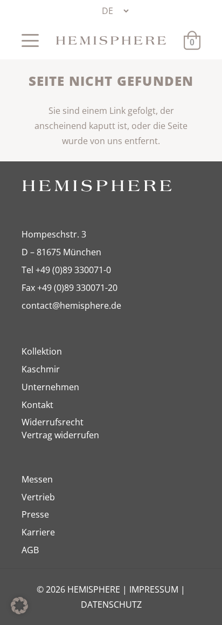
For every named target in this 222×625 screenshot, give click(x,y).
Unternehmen (50, 387)
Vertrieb (38, 497)
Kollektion (42, 351)
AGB (30, 550)
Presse (35, 514)
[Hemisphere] (111, 40)
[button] (30, 40)
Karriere (38, 532)
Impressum (153, 589)
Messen (37, 479)
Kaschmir (41, 369)
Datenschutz (111, 604)
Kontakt (37, 405)
